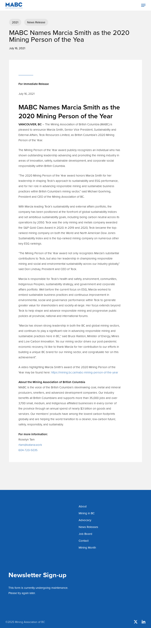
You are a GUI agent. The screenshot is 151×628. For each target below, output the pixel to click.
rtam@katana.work (30, 445)
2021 (15, 22)
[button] (143, 5)
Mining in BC (87, 513)
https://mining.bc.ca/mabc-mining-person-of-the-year (84, 372)
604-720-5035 (28, 450)
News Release (36, 22)
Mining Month (87, 547)
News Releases (88, 527)
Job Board (85, 534)
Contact (83, 541)
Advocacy (85, 520)
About (83, 506)
